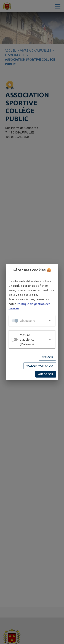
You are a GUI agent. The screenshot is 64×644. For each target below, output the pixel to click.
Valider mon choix (39, 365)
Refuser (47, 356)
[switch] (12, 339)
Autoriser (45, 374)
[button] (32, 320)
